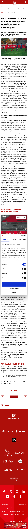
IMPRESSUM (5, 504)
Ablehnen (14, 292)
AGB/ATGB (11, 508)
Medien (18, 508)
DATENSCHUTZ (22, 504)
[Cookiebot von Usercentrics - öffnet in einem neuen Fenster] (20, 236)
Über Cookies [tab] (22, 239)
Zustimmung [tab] (5, 239)
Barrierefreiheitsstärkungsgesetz (14, 514)
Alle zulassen (14, 284)
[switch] (24, 269)
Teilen (15, 390)
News (2, 6)
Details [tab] (14, 239)
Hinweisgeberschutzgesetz (16, 512)
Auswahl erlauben (14, 288)
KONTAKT (3, 512)
